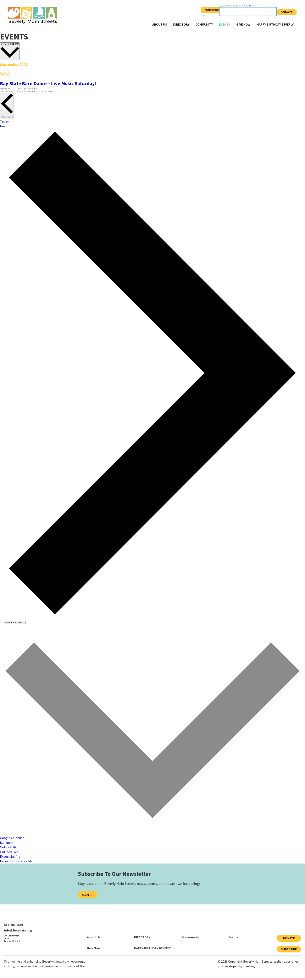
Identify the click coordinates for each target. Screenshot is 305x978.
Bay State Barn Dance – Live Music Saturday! (48, 83)
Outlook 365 (8, 847)
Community (204, 24)
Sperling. (249, 966)
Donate (287, 12)
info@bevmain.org (18, 930)
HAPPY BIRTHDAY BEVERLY (275, 24)
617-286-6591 (13, 925)
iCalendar (6, 842)
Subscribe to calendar (15, 622)
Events (224, 24)
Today (4, 121)
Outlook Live (9, 852)
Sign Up (87, 895)
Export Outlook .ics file (16, 861)
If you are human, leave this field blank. (237, 5)
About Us (159, 24)
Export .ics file (10, 856)
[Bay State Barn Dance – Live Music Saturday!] (15, 78)
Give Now (243, 24)
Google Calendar (12, 838)
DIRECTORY (181, 24)
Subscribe (213, 10)
